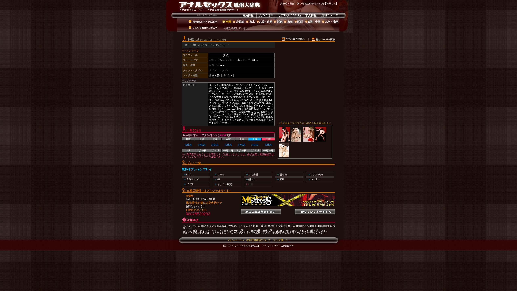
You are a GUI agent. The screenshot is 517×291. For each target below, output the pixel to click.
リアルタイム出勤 (289, 15)
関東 (280, 21)
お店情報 (248, 15)
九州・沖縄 (331, 21)
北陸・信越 (265, 21)
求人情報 (311, 15)
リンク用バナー (281, 240)
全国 (228, 21)
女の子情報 (266, 15)
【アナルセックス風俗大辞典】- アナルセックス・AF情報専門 (260, 246)
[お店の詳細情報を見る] (261, 210)
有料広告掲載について (258, 240)
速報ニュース (329, 15)
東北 (252, 21)
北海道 (240, 21)
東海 (290, 21)
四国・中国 (313, 21)
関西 (300, 21)
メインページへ (235, 240)
